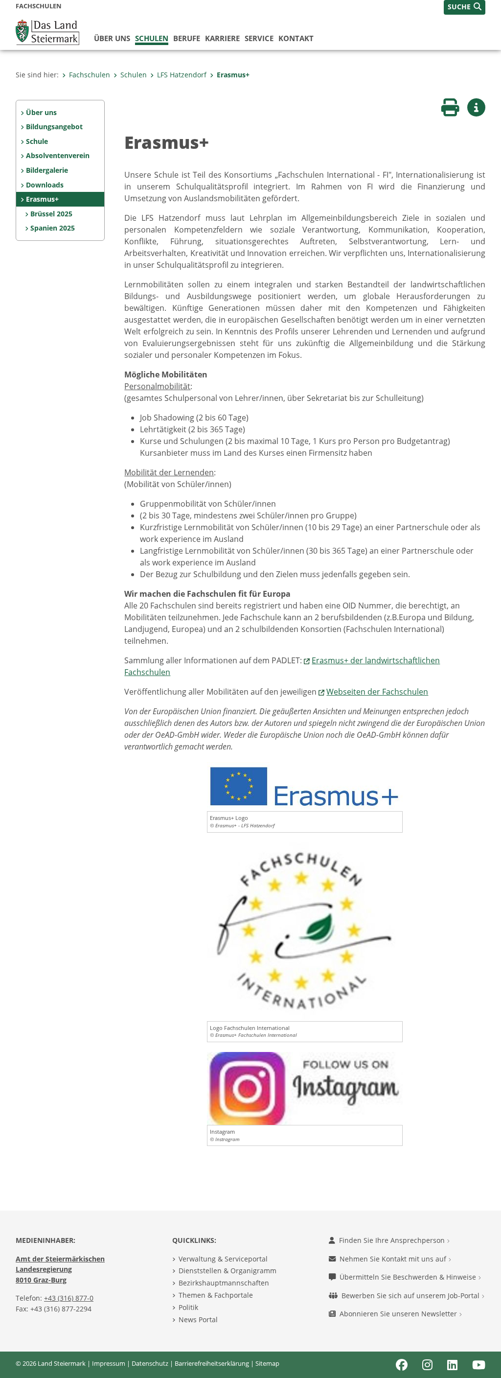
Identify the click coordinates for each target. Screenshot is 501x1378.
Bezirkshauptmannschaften (224, 1282)
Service (259, 38)
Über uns (112, 38)
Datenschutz (150, 1363)
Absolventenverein (58, 155)
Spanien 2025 (52, 228)
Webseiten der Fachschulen (377, 691)
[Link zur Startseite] (47, 31)
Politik (188, 1307)
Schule (37, 141)
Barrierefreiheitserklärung (212, 1363)
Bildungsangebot (54, 126)
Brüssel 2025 (51, 213)
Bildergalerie (47, 170)
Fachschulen (89, 74)
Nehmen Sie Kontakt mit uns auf (394, 1258)
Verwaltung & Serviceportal (223, 1258)
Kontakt (296, 38)
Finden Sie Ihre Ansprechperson (393, 1240)
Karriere (222, 38)
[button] (464, 7)
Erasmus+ (233, 74)
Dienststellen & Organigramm (227, 1270)
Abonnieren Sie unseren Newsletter (399, 1313)
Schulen (151, 38)
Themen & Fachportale (216, 1295)
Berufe (186, 38)
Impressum (108, 1363)
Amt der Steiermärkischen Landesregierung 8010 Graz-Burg (60, 1269)
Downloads (45, 184)
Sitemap (267, 1363)
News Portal (198, 1319)
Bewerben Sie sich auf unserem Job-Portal (411, 1295)
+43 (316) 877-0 (68, 1298)
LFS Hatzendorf (181, 74)
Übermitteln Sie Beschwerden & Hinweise (409, 1277)
